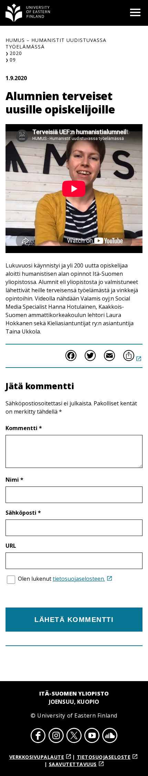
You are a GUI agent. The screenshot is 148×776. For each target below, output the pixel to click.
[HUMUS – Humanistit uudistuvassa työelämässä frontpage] (28, 13)
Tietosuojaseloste (104, 757)
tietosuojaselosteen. (79, 578)
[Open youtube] (91, 736)
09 (13, 59)
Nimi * (14, 479)
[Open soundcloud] (109, 736)
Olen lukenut (61, 578)
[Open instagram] (56, 736)
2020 (16, 53)
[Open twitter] (74, 736)
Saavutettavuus (73, 764)
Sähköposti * (23, 512)
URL (11, 545)
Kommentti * (24, 428)
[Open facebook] (38, 736)
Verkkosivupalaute (36, 757)
